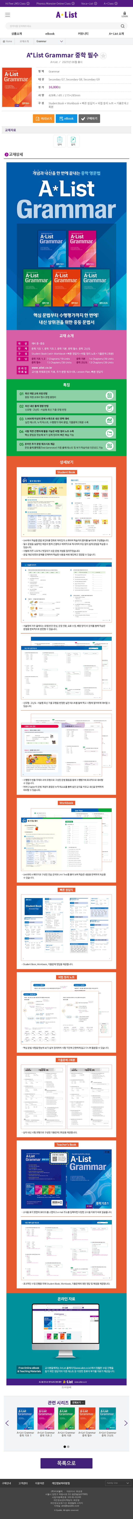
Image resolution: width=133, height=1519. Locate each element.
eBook (50, 33)
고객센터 (23, 1483)
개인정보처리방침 (61, 1483)
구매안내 (6, 1483)
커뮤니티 (83, 33)
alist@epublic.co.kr (70, 1506)
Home (9, 41)
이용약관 (39, 1483)
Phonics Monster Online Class (53, 3)
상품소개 (16, 33)
